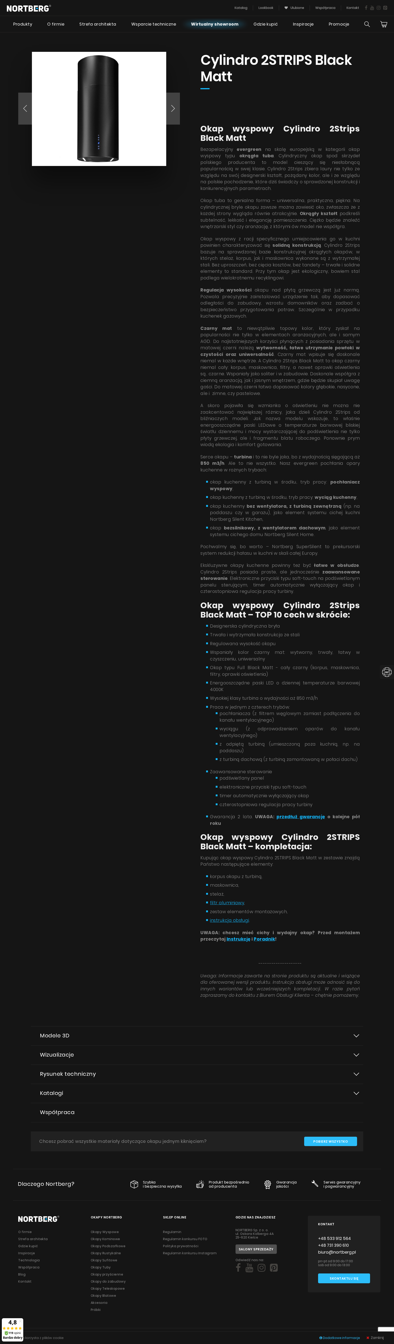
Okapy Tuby (101, 1267)
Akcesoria (99, 1302)
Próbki (96, 1309)
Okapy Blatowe (103, 1295)
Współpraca (325, 7)
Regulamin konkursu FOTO (185, 1239)
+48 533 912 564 (334, 1238)
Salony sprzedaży (256, 1249)
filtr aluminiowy (227, 903)
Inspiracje (303, 24)
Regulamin (172, 1232)
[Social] (366, 8)
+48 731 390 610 (333, 1245)
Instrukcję (239, 939)
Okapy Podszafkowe (108, 1246)
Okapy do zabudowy (108, 1281)
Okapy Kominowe (105, 1239)
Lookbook (266, 7)
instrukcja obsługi (229, 920)
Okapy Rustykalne (106, 1253)
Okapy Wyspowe (105, 1232)
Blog (22, 1274)
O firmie (55, 24)
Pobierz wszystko (330, 1141)
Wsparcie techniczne (153, 24)
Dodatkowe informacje (341, 1338)
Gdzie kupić (266, 24)
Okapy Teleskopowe (108, 1288)
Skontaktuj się (344, 1278)
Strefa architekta (97, 24)
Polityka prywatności (180, 1246)
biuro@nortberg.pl (337, 1252)
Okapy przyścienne (107, 1274)
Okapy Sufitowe (104, 1260)
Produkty (22, 24)
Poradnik (264, 939)
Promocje (339, 24)
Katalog (241, 7)
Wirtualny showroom (214, 24)
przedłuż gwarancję (301, 817)
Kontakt (353, 7)
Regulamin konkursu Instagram (190, 1253)
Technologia (29, 1260)
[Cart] (383, 24)
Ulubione (297, 7)
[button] (25, 108)
